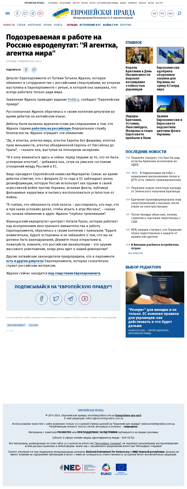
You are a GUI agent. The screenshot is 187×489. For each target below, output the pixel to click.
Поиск (58, 24)
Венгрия (125, 24)
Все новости (135, 253)
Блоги (92, 3)
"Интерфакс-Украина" (108, 443)
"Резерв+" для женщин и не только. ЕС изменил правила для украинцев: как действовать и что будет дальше (153, 318)
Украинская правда (34, 2)
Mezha (151, 3)
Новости (9, 24)
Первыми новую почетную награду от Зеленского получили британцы (156, 189)
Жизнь (123, 3)
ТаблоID (142, 3)
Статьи (21, 24)
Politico (73, 100)
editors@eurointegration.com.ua (104, 418)
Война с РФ (110, 24)
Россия (33, 325)
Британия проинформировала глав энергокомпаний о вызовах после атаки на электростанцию (156, 203)
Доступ (159, 3)
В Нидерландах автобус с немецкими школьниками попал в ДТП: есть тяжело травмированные (156, 176)
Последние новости (146, 151)
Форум (84, 3)
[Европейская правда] (93, 13)
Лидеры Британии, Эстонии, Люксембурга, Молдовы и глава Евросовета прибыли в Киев (139, 127)
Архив (47, 24)
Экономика (65, 3)
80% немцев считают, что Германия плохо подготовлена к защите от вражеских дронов (156, 233)
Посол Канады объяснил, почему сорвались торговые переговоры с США (156, 218)
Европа (76, 3)
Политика (53, 3)
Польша (72, 24)
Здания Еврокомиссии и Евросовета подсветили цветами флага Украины (169, 125)
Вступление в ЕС (90, 24)
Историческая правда (107, 3)
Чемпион (132, 3)
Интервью (34, 24)
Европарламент (16, 325)
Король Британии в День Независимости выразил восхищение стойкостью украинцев (139, 78)
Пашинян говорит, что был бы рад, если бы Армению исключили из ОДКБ (155, 161)
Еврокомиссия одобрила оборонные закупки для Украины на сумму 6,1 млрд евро (168, 78)
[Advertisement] (63, 357)
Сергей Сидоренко (158, 330)
